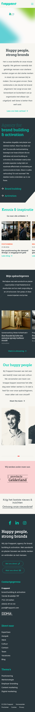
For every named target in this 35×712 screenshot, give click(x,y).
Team (4, 651)
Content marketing (10, 687)
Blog (3, 659)
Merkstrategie (8, 679)
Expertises (6, 632)
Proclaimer (5, 707)
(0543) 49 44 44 (8, 604)
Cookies (14, 707)
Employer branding (10, 683)
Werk (4, 640)
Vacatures (6, 655)
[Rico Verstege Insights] (13, 426)
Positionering (7, 676)
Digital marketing (9, 691)
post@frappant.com (10, 607)
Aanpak (5, 636)
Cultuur (5, 644)
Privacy (21, 707)
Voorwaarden (20, 704)
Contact (5, 647)
